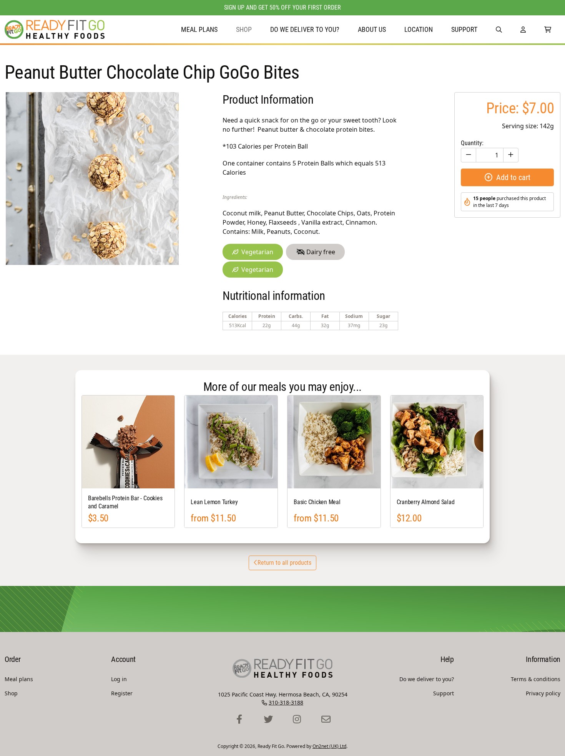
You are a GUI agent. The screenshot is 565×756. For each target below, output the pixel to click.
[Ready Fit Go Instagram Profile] (297, 720)
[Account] (523, 29)
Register (122, 693)
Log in (119, 679)
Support (464, 29)
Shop (244, 29)
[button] (499, 29)
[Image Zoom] (92, 178)
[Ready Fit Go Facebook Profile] (239, 720)
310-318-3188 (286, 702)
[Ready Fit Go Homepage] (55, 29)
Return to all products (284, 562)
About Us (372, 29)
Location (418, 29)
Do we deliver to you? (304, 29)
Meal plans (199, 29)
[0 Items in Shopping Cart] (547, 29)
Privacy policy (543, 693)
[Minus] (468, 155)
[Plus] (510, 155)
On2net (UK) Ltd (329, 746)
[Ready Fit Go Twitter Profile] (268, 720)
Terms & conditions (535, 679)
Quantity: (472, 143)
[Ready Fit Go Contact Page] (326, 720)
